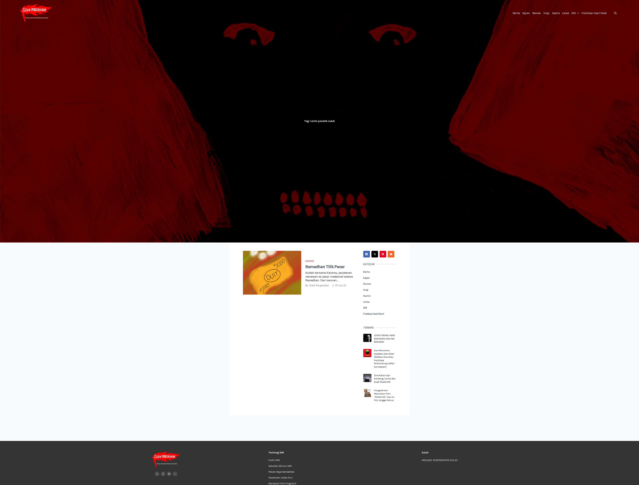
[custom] (175, 474)
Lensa (565, 13)
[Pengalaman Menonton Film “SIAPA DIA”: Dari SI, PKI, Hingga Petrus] (367, 396)
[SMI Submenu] (578, 13)
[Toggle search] (615, 13)
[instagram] (163, 474)
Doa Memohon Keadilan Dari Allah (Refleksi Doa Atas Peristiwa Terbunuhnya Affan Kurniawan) (384, 358)
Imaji (546, 13)
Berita (516, 13)
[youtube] (169, 474)
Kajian (526, 13)
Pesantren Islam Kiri (280, 477)
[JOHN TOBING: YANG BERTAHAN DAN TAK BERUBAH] (367, 340)
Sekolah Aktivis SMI (280, 466)
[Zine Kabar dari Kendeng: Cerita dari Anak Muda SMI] (367, 380)
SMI (573, 13)
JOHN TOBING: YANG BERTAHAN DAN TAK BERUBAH (384, 338)
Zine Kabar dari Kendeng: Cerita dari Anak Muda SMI (385, 378)
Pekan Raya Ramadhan (281, 471)
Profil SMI (274, 460)
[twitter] (157, 474)
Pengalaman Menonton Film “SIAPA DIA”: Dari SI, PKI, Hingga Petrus (384, 395)
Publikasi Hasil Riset (594, 13)
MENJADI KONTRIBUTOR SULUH (440, 460)
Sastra (556, 13)
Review (536, 13)
